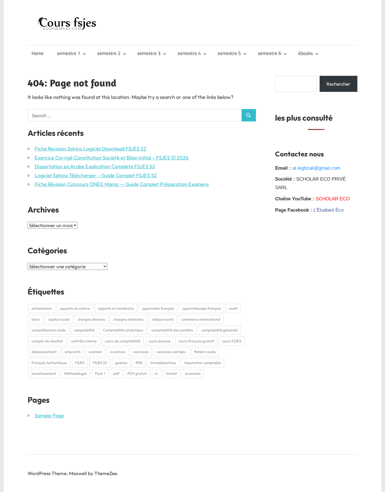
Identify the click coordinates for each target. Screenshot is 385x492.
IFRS (139, 362)
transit (171, 373)
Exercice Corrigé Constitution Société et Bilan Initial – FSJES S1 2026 (112, 157)
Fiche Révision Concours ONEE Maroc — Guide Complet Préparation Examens (122, 184)
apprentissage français (201, 308)
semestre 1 (68, 53)
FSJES (80, 362)
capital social (59, 319)
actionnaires (42, 308)
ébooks (305, 53)
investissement (44, 373)
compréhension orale (49, 330)
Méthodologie (75, 373)
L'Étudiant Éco (328, 210)
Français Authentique (49, 362)
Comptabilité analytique (123, 330)
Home (38, 53)
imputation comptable (202, 362)
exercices (141, 351)
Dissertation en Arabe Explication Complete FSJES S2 (95, 166)
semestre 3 (149, 53)
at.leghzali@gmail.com (316, 168)
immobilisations (163, 362)
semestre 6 (269, 53)
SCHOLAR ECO (333, 198)
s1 (156, 373)
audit (233, 308)
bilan (36, 319)
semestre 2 (109, 53)
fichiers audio (205, 351)
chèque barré (163, 319)
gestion (121, 362)
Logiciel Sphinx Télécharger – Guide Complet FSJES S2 (96, 175)
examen (95, 351)
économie (193, 373)
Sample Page (49, 415)
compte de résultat (47, 341)
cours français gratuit (196, 341)
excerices (117, 351)
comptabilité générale (219, 330)
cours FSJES (231, 341)
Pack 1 (100, 373)
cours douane (160, 341)
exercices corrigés (171, 351)
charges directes (91, 319)
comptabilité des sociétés (172, 330)
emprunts (73, 351)
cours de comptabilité (122, 341)
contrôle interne (84, 341)
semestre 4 (189, 53)
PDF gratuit (137, 373)
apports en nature (75, 308)
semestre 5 (229, 53)
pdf (116, 373)
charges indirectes (128, 319)
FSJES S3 (100, 362)
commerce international (201, 319)
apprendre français (158, 308)
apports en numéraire (116, 308)
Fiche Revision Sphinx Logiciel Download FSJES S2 (90, 148)
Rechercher (338, 84)
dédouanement (44, 351)
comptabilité (84, 330)
